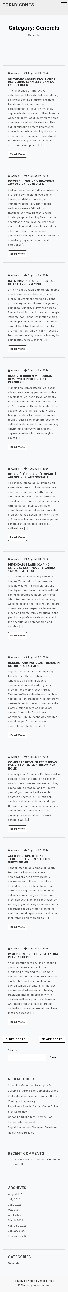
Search (12, 1050)
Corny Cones (18, 5)
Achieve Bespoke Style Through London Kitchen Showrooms (29, 859)
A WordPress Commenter (31, 1159)
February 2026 (17, 1225)
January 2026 (16, 1230)
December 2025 (18, 1236)
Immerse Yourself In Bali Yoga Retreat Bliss (33, 955)
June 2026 (14, 1204)
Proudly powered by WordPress (34, 1280)
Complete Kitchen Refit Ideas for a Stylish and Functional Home (33, 765)
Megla (25, 1285)
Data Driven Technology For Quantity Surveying (31, 282)
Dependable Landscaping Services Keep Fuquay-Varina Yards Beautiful (31, 568)
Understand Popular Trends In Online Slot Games (34, 664)
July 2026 (14, 1199)
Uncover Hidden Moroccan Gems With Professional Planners (30, 379)
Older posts (15, 1039)
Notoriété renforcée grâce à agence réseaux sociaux (32, 475)
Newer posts (52, 1039)
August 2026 (16, 1194)
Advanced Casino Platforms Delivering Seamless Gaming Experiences (31, 82)
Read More (17, 154)
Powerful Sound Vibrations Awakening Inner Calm (31, 183)
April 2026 (14, 1215)
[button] (64, 3)
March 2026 (15, 1220)
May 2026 (14, 1209)
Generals (14, 1263)
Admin (15, 73)
